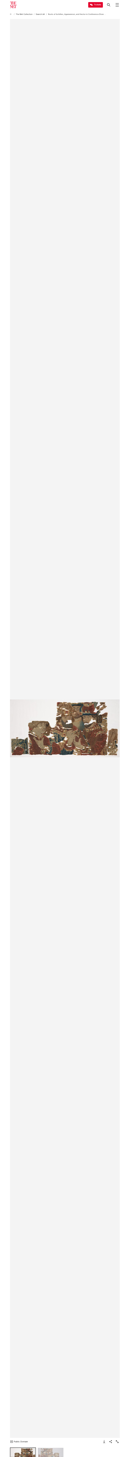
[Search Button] (108, 4)
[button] (65, 728)
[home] (11, 14)
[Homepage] (13, 5)
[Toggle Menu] (117, 4)
